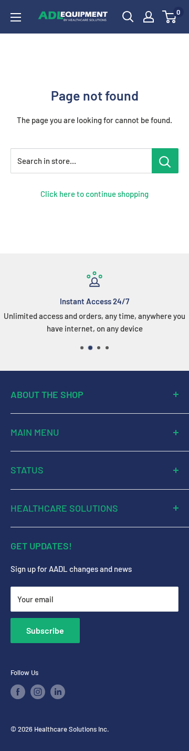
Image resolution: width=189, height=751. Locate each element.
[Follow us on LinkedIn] (57, 691)
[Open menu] (15, 17)
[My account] (148, 17)
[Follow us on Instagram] (37, 691)
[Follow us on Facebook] (17, 691)
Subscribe (45, 630)
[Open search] (128, 17)
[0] (169, 16)
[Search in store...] (165, 160)
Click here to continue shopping (94, 193)
